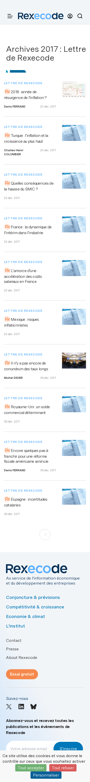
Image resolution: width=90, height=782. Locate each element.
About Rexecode (21, 657)
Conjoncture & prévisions (33, 597)
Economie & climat (25, 616)
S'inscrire (68, 748)
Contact (14, 640)
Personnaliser (46, 775)
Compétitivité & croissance (35, 606)
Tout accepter (31, 767)
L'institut (15, 626)
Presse (12, 649)
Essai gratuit (22, 674)
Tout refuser (63, 767)
